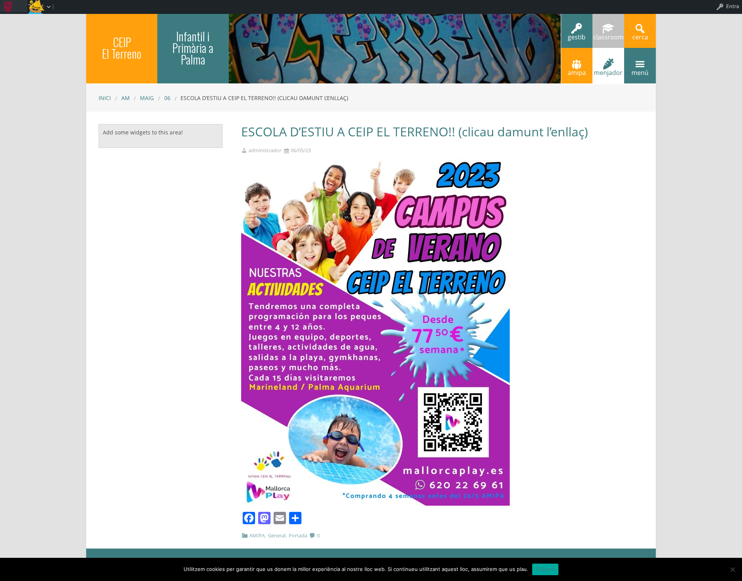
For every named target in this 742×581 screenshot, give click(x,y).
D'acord (545, 569)
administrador (264, 150)
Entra (732, 6)
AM (125, 98)
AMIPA (257, 535)
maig (147, 98)
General (277, 535)
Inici (105, 98)
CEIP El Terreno (121, 47)
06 (167, 98)
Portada (298, 535)
